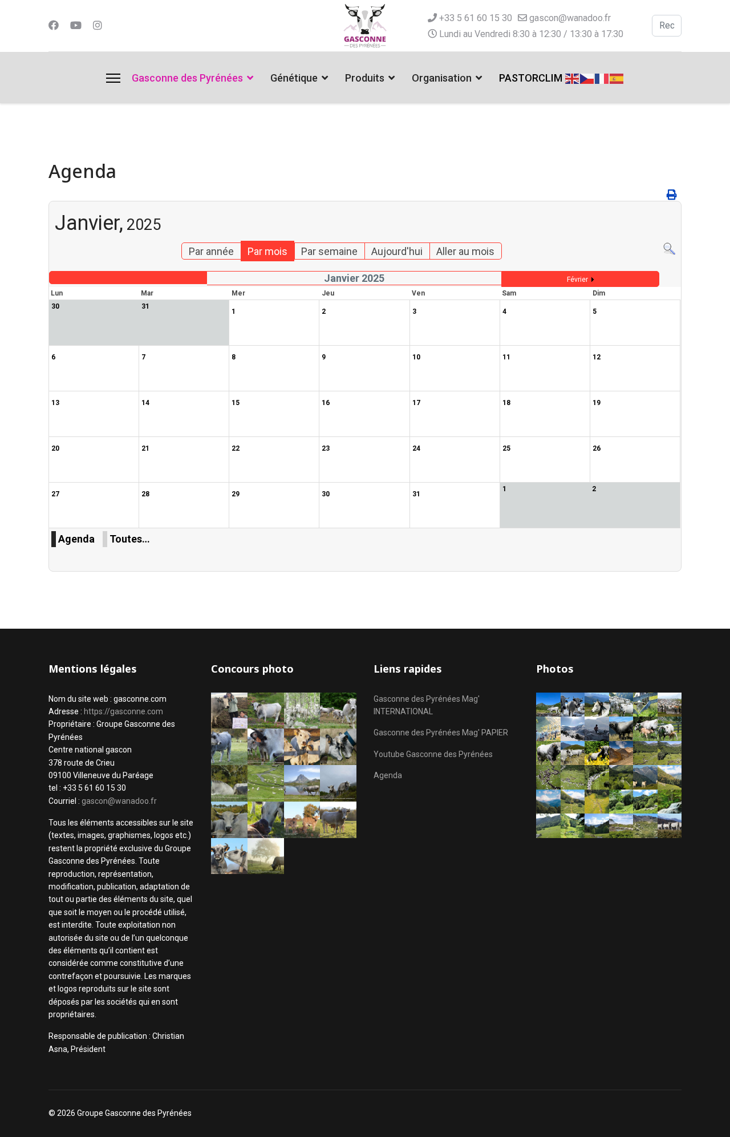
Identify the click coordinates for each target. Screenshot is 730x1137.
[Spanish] (617, 77)
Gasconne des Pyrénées (187, 78)
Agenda (76, 539)
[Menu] (113, 78)
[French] (602, 77)
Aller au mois (465, 251)
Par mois (267, 251)
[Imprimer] (673, 195)
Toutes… (130, 539)
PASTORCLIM (530, 78)
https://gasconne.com (123, 711)
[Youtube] (76, 25)
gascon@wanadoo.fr (570, 18)
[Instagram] (97, 25)
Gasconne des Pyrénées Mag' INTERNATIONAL (427, 705)
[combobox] (667, 26)
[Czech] (587, 77)
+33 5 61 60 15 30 (475, 18)
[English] (572, 77)
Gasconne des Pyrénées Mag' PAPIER (441, 732)
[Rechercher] (669, 249)
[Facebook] (53, 25)
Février (577, 280)
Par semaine (329, 251)
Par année (211, 251)
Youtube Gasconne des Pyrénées (433, 754)
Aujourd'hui (397, 251)
